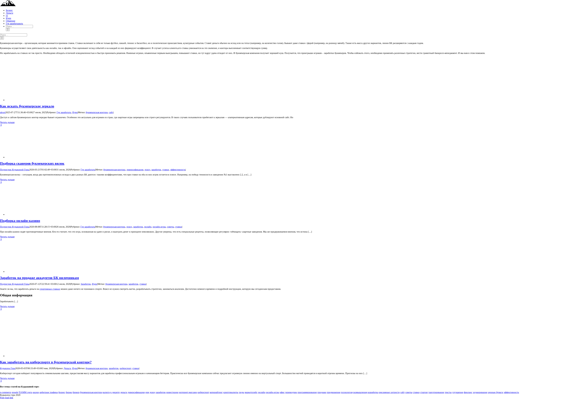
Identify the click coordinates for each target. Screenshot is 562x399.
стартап (424, 392)
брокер (76, 392)
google (15, 392)
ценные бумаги (495, 392)
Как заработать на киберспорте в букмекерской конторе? (46, 362)
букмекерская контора (97, 112)
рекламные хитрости (389, 392)
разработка (372, 392)
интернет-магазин (188, 392)
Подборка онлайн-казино (20, 221)
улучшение (457, 392)
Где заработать (64, 112)
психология (347, 392)
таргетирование (436, 392)
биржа (69, 392)
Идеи (75, 112)
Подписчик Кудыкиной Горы (14, 169)
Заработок (86, 284)
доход (147, 169)
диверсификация (134, 169)
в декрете (115, 392)
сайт (111, 112)
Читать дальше (7, 122)
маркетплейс (251, 392)
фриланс (468, 392)
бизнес (61, 392)
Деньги (67, 368)
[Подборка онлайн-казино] (93, 214)
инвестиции (172, 392)
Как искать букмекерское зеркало (27, 106)
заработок (156, 169)
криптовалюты (230, 392)
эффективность (177, 169)
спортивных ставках (50, 289)
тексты (448, 392)
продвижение (333, 392)
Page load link (6, 397)
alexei (2, 112)
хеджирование (480, 392)
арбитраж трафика (49, 392)
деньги (123, 392)
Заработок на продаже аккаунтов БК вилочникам (39, 278)
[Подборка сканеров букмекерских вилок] (93, 157)
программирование (307, 392)
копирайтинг (216, 392)
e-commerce (5, 392)
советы (170, 226)
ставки (165, 169)
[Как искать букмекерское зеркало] (93, 100)
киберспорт (125, 368)
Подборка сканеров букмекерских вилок (32, 163)
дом (147, 392)
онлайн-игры (159, 226)
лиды (241, 392)
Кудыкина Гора (7, 368)
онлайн (147, 226)
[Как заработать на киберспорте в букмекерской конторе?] (93, 356)
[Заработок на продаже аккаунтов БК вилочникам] (93, 271)
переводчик (291, 392)
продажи (321, 392)
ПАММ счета (25, 392)
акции (36, 392)
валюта (106, 392)
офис (282, 392)
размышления (360, 392)
